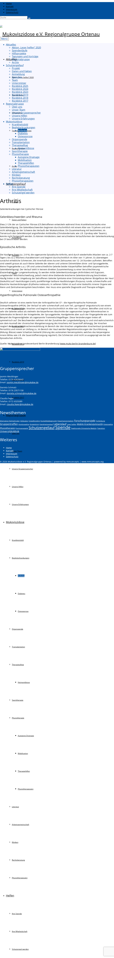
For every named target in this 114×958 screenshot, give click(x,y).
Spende (62, 427)
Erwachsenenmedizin (65, 421)
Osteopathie (108, 424)
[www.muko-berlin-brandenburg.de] (78, 343)
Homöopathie (23, 424)
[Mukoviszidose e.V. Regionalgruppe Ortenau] (57, 34)
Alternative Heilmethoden (10, 421)
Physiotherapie (7, 428)
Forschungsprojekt (84, 420)
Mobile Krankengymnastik (90, 424)
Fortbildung (100, 421)
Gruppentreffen (9, 424)
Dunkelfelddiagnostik (48, 421)
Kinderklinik (34, 424)
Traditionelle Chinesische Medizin (84, 428)
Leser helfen (71, 424)
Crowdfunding (34, 421)
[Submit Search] (29, 18)
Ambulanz (24, 421)
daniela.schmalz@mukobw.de (21, 393)
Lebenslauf (60, 424)
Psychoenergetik (21, 428)
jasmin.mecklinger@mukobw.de (22, 382)
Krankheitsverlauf (46, 424)
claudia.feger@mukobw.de (20, 404)
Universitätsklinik (9, 431)
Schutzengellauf (42, 427)
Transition (101, 428)
